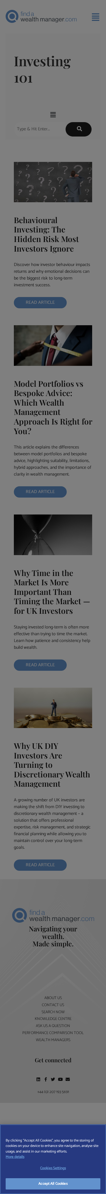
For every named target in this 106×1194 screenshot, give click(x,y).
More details (15, 1157)
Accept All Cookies (52, 1184)
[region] (53, 1159)
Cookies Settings (53, 1168)
